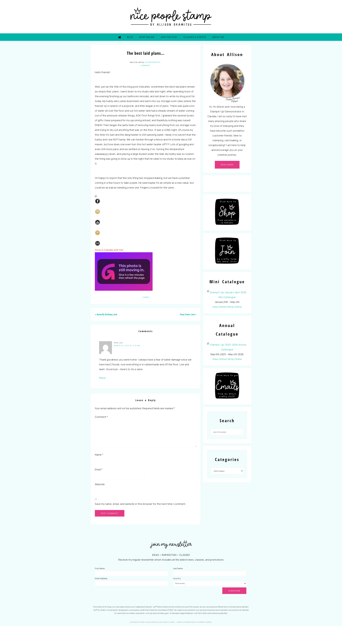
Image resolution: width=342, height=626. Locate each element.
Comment (101, 416)
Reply (102, 377)
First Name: (100, 568)
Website (100, 484)
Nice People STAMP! (171, 16)
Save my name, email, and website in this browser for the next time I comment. (140, 503)
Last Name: (178, 568)
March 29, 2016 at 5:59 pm (127, 345)
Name (99, 454)
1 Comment (145, 65)
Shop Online (235, 306)
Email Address (101, 578)
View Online (219, 306)
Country (177, 578)
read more (227, 164)
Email (99, 469)
